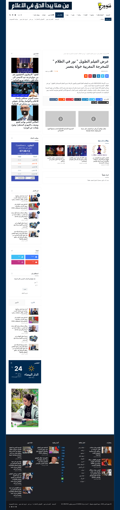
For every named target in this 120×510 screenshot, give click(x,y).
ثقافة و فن (59, 15)
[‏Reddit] (86, 76)
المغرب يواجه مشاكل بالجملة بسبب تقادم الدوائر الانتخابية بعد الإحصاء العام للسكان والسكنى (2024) (94, 473)
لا (35, 285)
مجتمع (92, 15)
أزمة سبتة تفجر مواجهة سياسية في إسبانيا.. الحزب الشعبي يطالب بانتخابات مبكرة (19, 197)
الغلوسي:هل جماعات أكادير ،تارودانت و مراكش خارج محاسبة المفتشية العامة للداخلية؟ (94, 451)
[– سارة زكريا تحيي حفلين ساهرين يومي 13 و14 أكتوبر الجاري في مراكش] (55, 150)
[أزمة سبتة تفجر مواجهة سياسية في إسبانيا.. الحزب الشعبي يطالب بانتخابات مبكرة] (33, 198)
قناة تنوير (50, 15)
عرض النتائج (25, 293)
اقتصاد (85, 15)
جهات (67, 15)
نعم (35, 282)
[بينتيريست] (90, 76)
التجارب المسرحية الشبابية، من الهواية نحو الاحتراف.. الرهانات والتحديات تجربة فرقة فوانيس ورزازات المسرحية (101, 160)
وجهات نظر (36, 15)
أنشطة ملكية (100, 15)
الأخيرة (33, 302)
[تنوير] (104, 6)
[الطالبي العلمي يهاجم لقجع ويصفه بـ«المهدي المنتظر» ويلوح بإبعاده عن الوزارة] (24, 113)
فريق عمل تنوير (23, 19)
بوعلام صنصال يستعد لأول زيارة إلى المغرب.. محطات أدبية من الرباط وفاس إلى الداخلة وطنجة (81, 19)
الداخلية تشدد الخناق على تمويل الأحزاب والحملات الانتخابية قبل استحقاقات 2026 (19, 206)
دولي (73, 15)
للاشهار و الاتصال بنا (39, 19)
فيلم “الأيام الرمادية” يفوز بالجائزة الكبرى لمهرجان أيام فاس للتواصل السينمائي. (78, 159)
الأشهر (17, 302)
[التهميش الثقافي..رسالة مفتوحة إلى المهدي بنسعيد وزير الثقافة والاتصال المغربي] (106, 462)
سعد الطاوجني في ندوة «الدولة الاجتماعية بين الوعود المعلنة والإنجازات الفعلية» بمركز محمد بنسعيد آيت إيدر (15, 491)
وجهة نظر (81, 456)
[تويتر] (102, 76)
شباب (82, 470)
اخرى (82, 461)
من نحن (31, 19)
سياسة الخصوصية (13, 19)
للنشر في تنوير (49, 19)
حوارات (44, 15)
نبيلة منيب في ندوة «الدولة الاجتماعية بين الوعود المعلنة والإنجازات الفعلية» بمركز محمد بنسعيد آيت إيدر (15, 465)
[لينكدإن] (98, 76)
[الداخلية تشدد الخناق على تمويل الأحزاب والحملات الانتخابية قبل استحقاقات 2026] (33, 206)
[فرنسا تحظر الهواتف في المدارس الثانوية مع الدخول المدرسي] (33, 225)
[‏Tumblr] (94, 76)
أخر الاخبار (81, 467)
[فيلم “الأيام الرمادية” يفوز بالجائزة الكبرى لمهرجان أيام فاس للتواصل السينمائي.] (77, 150)
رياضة (79, 15)
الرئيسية (108, 15)
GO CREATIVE (65, 504)
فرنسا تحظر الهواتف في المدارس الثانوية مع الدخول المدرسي (20, 225)
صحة (82, 473)
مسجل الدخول (97, 180)
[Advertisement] (60, 34)
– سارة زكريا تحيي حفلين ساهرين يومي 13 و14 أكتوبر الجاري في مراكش (56, 159)
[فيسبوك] (107, 76)
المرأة (82, 478)
